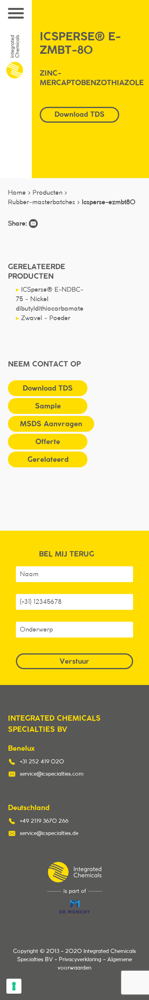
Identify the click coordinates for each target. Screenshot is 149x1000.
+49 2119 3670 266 (44, 821)
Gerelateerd (47, 459)
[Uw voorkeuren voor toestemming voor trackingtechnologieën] (13, 986)
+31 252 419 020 (42, 762)
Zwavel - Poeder (43, 318)
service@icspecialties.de (49, 833)
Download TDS (48, 388)
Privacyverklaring (80, 959)
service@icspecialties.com (51, 774)
